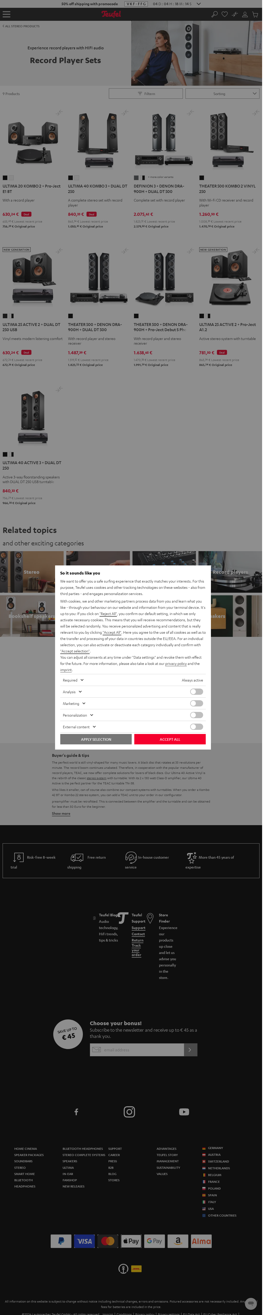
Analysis (69, 691)
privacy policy (176, 663)
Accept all (170, 739)
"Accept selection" (75, 651)
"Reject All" (108, 613)
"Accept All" (112, 632)
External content (76, 726)
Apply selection (96, 739)
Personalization (75, 715)
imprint (66, 669)
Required (70, 680)
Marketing (71, 703)
